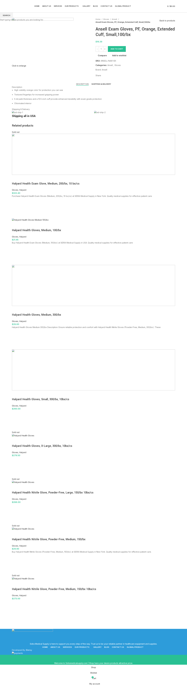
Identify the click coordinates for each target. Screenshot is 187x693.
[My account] (160, 6)
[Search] (155, 6)
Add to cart (117, 49)
